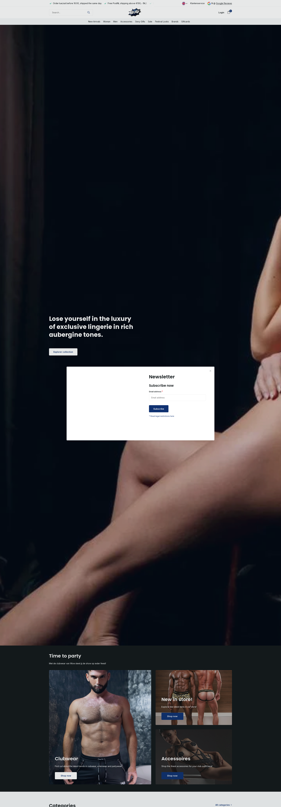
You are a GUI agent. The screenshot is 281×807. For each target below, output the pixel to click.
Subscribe (158, 408)
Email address (156, 391)
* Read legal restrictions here (161, 416)
